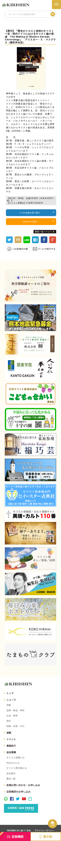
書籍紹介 (11, 745)
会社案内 (10, 773)
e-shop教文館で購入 (30, 213)
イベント (11, 739)
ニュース (11, 699)
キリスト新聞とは (15, 757)
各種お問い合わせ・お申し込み (23, 785)
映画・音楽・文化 (15, 726)
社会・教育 (12, 715)
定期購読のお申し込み (18, 791)
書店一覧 (10, 778)
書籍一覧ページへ (43, 232)
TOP (53, 825)
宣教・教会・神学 (15, 710)
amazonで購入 (30, 221)
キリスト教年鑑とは (16, 768)
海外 (8, 720)
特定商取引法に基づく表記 (19, 830)
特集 (8, 705)
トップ (10, 693)
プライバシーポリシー (44, 830)
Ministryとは (13, 762)
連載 (8, 732)
